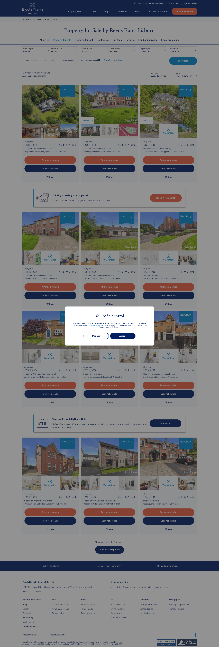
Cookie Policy (95, 325)
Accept (122, 336)
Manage (96, 336)
